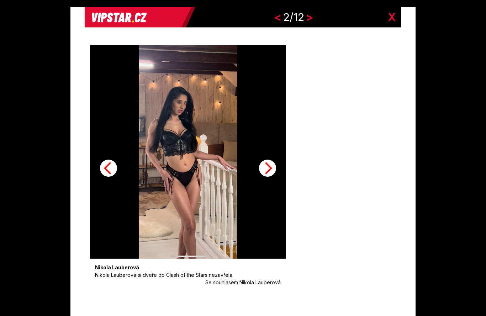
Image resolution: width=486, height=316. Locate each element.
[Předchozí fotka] (108, 168)
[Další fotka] (267, 168)
